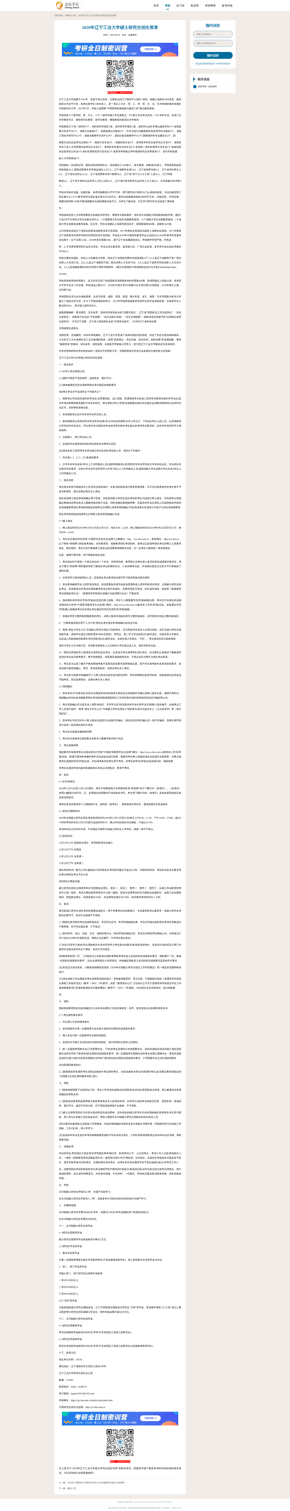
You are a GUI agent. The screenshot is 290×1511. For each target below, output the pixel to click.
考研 (167, 5)
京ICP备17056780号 (164, 1502)
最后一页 (71, 1488)
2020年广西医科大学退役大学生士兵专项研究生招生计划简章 (95, 1483)
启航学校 (58, 15)
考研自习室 (70, 15)
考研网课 (210, 5)
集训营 (195, 5)
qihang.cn (138, 1502)
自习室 (180, 5)
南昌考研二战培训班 (207, 86)
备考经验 (227, 5)
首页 (156, 5)
